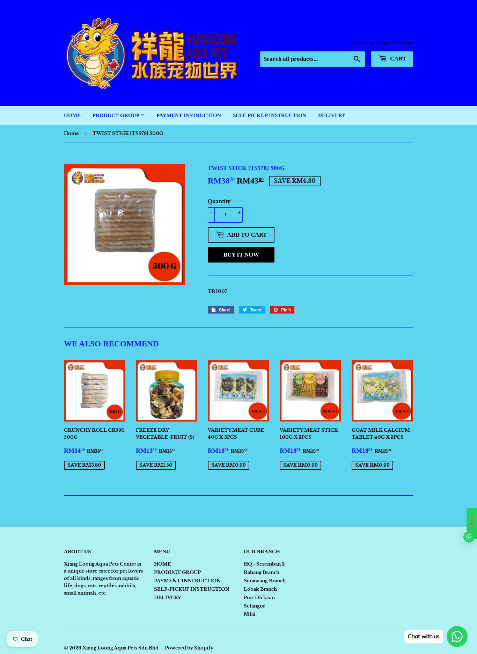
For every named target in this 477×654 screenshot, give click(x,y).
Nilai (250, 614)
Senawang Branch (265, 581)
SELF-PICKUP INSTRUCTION (269, 115)
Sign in (360, 42)
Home (71, 133)
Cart (397, 58)
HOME (72, 115)
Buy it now (241, 254)
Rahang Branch (261, 572)
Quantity (219, 201)
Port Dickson (259, 598)
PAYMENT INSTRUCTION (188, 115)
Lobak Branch (260, 589)
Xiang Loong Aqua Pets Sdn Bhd (120, 648)
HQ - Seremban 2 (264, 564)
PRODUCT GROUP (116, 115)
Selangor (254, 606)
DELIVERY (332, 115)
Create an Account (395, 42)
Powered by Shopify (189, 648)
